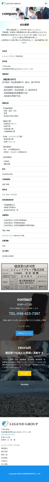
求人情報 (24, 373)
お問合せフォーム (24, 333)
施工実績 (4, 451)
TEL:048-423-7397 (8, 434)
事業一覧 (4, 455)
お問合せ (4, 461)
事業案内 (4, 448)
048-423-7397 (7, 236)
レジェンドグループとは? (10, 445)
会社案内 (4, 458)
